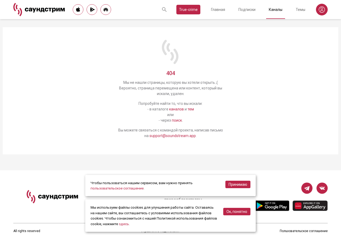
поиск (177, 120)
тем (191, 109)
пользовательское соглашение (117, 188)
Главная (218, 9)
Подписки (246, 9)
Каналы (275, 9)
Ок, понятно (236, 211)
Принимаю (238, 184)
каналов (176, 109)
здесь (124, 224)
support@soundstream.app (172, 136)
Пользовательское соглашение (304, 231)
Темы (300, 9)
